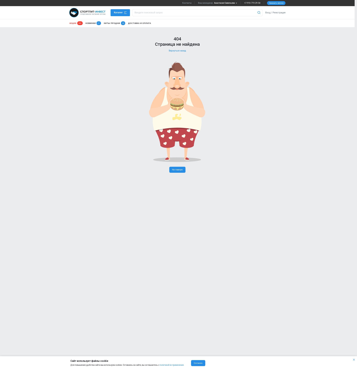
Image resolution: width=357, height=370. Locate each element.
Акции (75, 23)
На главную (177, 170)
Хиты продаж (114, 23)
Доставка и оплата (139, 23)
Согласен (198, 363)
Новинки (92, 23)
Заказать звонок (276, 3)
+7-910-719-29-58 (252, 3)
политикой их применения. (172, 365)
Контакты (187, 3)
